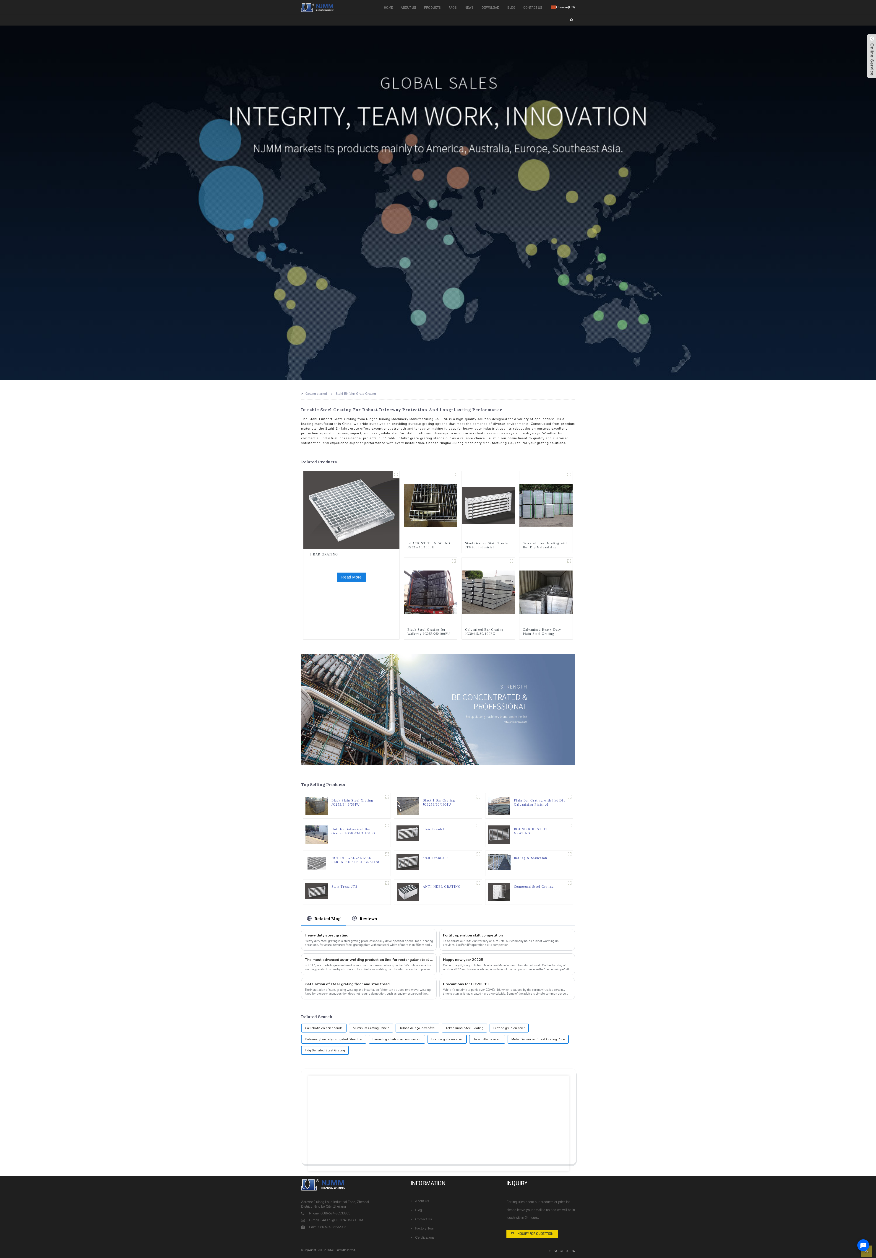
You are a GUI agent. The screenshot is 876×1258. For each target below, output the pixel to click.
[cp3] (569, 561)
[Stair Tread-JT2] (316, 890)
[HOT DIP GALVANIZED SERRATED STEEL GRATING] (317, 863)
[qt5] (569, 825)
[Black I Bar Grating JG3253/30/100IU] (408, 805)
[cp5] (569, 474)
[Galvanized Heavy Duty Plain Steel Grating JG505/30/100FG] (546, 592)
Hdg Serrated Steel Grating (325, 1050)
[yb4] (453, 561)
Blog (511, 7)
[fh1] (569, 882)
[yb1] (569, 796)
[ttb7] (478, 825)
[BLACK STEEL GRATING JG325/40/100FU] (430, 505)
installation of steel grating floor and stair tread (347, 984)
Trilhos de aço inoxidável (417, 1028)
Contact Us (532, 7)
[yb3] (478, 796)
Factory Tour (424, 1228)
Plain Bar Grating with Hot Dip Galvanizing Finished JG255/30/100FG (539, 803)
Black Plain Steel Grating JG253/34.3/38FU (352, 802)
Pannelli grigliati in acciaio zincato (397, 1039)
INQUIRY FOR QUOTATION (534, 1233)
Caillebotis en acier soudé (324, 1028)
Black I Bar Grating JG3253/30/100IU (439, 802)
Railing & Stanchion (530, 858)
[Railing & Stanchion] (499, 862)
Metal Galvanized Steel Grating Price (538, 1039)
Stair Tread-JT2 (344, 886)
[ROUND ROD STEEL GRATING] (499, 834)
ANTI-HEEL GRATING (442, 886)
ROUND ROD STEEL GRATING (531, 831)
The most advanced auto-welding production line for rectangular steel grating (369, 959)
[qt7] (478, 882)
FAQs (453, 7)
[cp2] (453, 474)
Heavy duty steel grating (326, 935)
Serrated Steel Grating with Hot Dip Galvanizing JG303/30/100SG (545, 547)
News (469, 7)
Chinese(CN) (565, 7)
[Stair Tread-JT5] (407, 862)
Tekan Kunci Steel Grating (464, 1028)
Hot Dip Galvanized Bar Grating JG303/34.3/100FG (353, 831)
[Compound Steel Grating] (499, 891)
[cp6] (387, 825)
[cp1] (387, 796)
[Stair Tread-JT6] (407, 833)
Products (432, 7)
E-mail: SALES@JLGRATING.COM (336, 1220)
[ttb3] (387, 882)
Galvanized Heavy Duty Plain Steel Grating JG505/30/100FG (542, 634)
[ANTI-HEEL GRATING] (408, 891)
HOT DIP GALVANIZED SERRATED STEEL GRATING (356, 860)
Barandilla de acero (487, 1039)
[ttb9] (511, 474)
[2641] (387, 854)
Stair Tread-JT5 (435, 858)
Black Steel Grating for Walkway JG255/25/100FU (428, 631)
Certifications (425, 1237)
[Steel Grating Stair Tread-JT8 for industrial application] (488, 505)
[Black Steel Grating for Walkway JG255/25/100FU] (430, 592)
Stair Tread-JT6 (435, 829)
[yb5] (511, 561)
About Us (408, 7)
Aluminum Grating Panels (371, 1028)
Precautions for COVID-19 (466, 984)
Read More (351, 577)
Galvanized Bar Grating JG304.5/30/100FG (484, 631)
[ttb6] (478, 854)
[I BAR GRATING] (351, 510)
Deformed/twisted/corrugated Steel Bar (333, 1039)
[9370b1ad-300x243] (569, 854)
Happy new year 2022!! (463, 959)
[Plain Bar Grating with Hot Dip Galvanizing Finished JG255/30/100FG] (499, 805)
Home (388, 7)
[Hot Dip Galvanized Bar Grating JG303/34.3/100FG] (316, 834)
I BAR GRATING (324, 554)
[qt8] (396, 474)
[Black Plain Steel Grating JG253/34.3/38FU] (316, 805)
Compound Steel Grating (534, 886)
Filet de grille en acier (509, 1028)
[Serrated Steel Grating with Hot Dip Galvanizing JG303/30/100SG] (546, 505)
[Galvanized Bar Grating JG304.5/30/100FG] (488, 592)
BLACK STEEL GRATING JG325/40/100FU (428, 545)
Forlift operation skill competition (473, 935)
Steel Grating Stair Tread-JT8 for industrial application (486, 547)
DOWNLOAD (490, 7)
